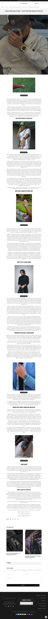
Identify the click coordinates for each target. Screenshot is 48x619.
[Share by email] (18, 519)
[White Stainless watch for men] (24, 208)
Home (3, 7)
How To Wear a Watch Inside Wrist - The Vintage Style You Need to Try (13, 554)
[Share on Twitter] (13, 519)
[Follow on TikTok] (13, 606)
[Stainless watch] (24, 225)
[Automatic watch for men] (24, 279)
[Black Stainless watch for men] (24, 152)
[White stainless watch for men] (24, 95)
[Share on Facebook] (10, 519)
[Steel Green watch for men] (24, 392)
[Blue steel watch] (24, 460)
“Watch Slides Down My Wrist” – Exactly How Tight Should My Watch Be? (24, 7)
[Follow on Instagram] (8, 606)
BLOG (6, 7)
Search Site (43, 598)
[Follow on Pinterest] (10, 606)
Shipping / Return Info (41, 595)
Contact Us (43, 600)
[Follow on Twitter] (6, 607)
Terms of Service (42, 603)
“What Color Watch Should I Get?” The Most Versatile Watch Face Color (33, 556)
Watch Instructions (42, 608)
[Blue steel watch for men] (24, 446)
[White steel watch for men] (24, 85)
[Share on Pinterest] (15, 519)
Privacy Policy (43, 605)
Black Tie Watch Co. (32, 611)
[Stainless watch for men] (24, 135)
